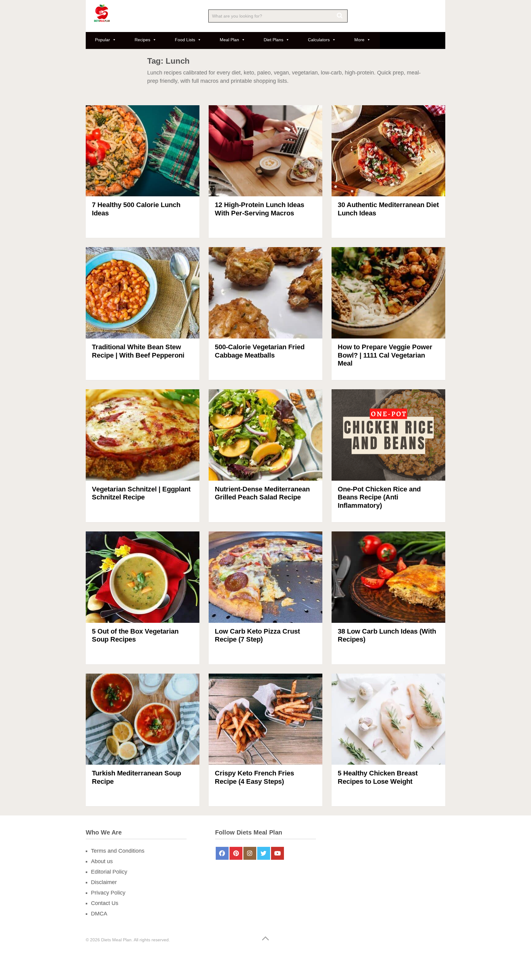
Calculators (319, 39)
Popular (102, 39)
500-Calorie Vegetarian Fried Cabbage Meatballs (260, 351)
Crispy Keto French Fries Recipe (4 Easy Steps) (254, 777)
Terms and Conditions (117, 851)
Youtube (277, 853)
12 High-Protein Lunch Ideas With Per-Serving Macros (259, 209)
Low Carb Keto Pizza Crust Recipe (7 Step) (257, 635)
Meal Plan (229, 39)
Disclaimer (104, 882)
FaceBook (222, 853)
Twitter (263, 853)
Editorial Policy (109, 872)
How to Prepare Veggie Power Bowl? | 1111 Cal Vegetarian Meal (385, 355)
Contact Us (104, 903)
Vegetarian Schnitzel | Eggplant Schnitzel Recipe (141, 493)
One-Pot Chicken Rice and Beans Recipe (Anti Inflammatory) (379, 497)
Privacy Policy (108, 893)
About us (102, 861)
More (359, 39)
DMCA (99, 914)
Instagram (249, 853)
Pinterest (236, 853)
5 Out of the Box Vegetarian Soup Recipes (135, 635)
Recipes (142, 39)
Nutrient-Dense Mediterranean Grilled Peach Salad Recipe (262, 493)
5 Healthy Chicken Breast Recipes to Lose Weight (378, 777)
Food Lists (185, 39)
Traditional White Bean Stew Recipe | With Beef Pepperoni (138, 351)
